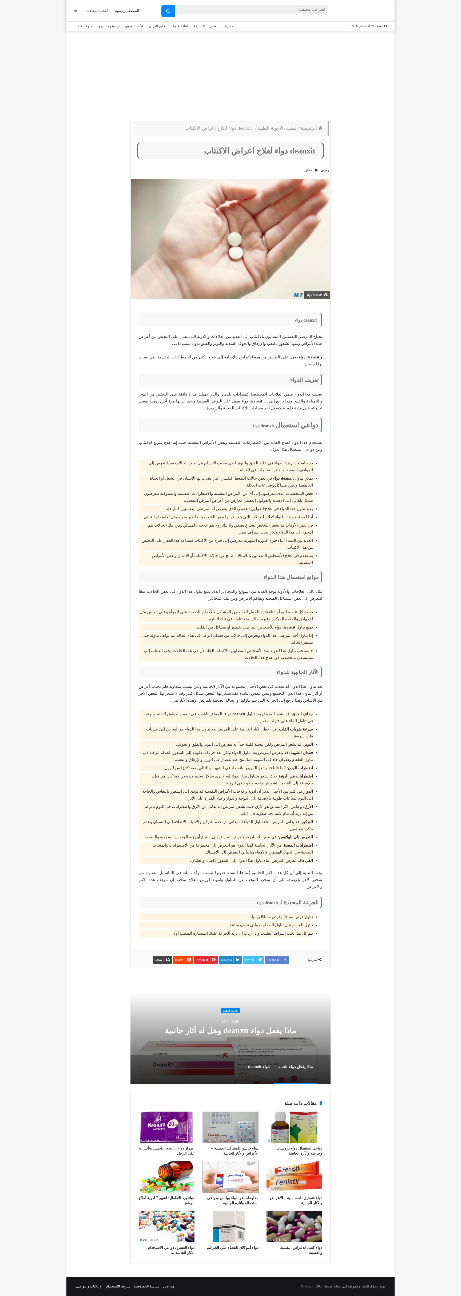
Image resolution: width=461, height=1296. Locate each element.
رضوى (325, 170)
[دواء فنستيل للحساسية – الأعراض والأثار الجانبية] (294, 1177)
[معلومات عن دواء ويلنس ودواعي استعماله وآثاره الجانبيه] (230, 1177)
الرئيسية (309, 128)
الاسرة (230, 26)
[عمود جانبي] (75, 11)
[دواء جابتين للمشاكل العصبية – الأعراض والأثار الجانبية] (230, 1127)
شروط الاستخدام (118, 1286)
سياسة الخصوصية (147, 1286)
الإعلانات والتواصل (89, 1286)
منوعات (86, 26)
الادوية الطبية (270, 128)
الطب (292, 128)
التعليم (215, 26)
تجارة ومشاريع (109, 26)
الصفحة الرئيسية (127, 11)
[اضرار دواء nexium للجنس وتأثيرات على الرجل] (166, 1127)
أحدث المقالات (97, 11)
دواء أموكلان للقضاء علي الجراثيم (233, 1248)
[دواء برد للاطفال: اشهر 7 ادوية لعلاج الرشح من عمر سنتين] (166, 1177)
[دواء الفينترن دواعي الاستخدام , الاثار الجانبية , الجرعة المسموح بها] (166, 1226)
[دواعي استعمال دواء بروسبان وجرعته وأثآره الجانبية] (294, 1127)
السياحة (199, 26)
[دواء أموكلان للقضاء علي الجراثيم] (230, 1226)
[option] (230, 1030)
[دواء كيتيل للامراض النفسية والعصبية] (294, 1226)
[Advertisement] (230, 73)
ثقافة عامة (180, 26)
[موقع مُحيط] (365, 11)
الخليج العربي (158, 26)
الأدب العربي (134, 26)
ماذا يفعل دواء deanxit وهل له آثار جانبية (230, 1030)
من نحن (168, 1286)
